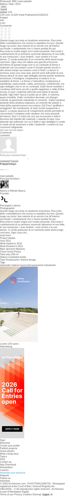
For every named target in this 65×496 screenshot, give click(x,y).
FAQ (2, 459)
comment (5, 161)
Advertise (5, 481)
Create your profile (10, 445)
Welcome (5, 443)
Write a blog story (9, 453)
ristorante (5, 265)
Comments (6, 25)
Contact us (5, 462)
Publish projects (8, 448)
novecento (25, 265)
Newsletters (6, 467)
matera (15, 265)
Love (2, 23)
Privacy (18, 494)
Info (2, 20)
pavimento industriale (43, 265)
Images (4, 17)
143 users (13, 344)
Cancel (14, 161)
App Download (8, 464)
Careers (4, 470)
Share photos (7, 451)
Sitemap (36, 494)
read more (5, 235)
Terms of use (7, 494)
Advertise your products (12, 472)
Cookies (27, 494)
